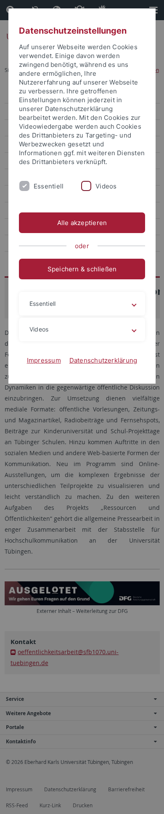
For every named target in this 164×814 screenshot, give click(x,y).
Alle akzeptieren (82, 223)
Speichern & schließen (82, 269)
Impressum (44, 360)
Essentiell (48, 186)
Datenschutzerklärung (103, 360)
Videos (105, 186)
